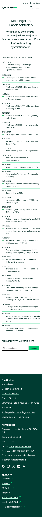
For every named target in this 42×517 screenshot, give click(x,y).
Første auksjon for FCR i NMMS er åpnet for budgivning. (22, 175)
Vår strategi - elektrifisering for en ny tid (20, 403)
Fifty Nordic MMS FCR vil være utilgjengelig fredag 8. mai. (22, 116)
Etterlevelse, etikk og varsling (15, 417)
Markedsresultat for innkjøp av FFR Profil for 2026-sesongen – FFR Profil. (22, 241)
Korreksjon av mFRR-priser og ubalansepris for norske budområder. (22, 308)
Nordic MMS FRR (11, 497)
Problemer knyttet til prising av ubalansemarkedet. (17, 159)
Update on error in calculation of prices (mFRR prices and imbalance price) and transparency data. (23, 231)
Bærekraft (6, 407)
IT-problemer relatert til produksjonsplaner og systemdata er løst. (22, 185)
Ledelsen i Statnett (10, 393)
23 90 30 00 (15, 437)
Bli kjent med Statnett (12, 388)
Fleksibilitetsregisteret (14, 506)
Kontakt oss (35, 3)
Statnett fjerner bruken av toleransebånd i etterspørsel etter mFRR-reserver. (21, 79)
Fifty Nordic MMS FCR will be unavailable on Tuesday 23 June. (22, 88)
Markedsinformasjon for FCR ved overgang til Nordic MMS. (22, 142)
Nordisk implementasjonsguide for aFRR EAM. (23, 167)
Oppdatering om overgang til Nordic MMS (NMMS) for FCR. (21, 210)
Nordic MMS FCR (12, 502)
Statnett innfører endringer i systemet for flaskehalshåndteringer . (21, 260)
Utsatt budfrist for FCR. (14, 193)
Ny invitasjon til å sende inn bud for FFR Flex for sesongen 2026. (22, 270)
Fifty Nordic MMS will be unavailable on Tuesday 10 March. (20, 279)
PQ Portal (8, 488)
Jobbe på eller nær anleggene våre (18, 412)
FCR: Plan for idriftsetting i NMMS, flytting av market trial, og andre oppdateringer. (22, 289)
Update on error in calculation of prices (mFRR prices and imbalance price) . (23, 220)
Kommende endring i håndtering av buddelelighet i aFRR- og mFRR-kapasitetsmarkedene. (19, 67)
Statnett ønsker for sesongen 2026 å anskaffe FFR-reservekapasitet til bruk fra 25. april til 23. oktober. (23, 318)
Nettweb (7, 492)
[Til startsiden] (9, 8)
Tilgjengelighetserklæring (16, 459)
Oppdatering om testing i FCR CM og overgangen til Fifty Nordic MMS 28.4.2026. (22, 298)
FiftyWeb (8, 478)
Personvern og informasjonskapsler (18, 455)
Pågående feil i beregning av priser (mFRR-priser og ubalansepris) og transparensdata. (22, 251)
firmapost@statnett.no (20, 446)
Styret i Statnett (9, 398)
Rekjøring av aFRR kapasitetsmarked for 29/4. (23, 134)
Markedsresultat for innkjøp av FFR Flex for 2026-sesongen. (22, 201)
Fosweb (7, 483)
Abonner (34, 348)
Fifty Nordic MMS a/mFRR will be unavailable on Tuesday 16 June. (22, 97)
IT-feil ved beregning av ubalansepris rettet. (22, 151)
